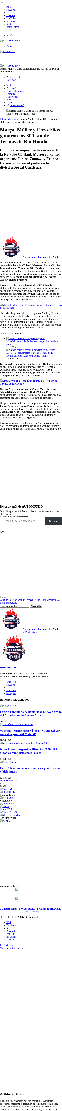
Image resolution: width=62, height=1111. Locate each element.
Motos (9, 102)
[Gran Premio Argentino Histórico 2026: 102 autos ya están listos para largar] (24, 743)
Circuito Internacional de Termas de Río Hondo (24, 599)
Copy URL (36, 606)
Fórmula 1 (11, 94)
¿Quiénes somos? (15, 105)
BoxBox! (11, 88)
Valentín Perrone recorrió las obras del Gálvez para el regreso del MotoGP (30, 732)
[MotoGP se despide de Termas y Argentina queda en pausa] (25, 338)
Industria (10, 99)
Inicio (9, 85)
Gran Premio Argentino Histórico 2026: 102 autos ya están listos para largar (28, 751)
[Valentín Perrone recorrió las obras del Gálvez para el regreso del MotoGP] (16, 724)
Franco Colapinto (15, 91)
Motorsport (11, 96)
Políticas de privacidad (49, 908)
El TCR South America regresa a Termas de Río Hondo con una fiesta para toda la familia (30, 354)
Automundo (29, 257)
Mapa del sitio (31, 911)
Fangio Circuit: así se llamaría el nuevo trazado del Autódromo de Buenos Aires (31, 713)
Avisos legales (27, 908)
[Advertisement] (31, 204)
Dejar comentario (8, 780)
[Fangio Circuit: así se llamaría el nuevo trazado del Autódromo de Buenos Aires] (8, 705)
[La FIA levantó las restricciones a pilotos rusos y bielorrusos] (8, 762)
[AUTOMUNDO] (10, 40)
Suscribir (53, 521)
